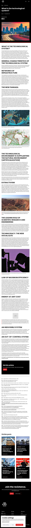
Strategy (12, 513)
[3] (5, 93)
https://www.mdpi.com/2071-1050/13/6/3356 (9, 409)
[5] (2, 387)
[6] (17, 165)
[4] (14, 94)
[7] (10, 168)
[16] (25, 347)
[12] (26, 225)
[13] (2, 414)
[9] (15, 172)
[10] (7, 179)
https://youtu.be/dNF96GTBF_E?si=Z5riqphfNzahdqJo (10, 407)
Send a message (17, 493)
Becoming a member (24, 514)
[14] (18, 310)
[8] (27, 169)
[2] (12, 92)
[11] (8, 189)
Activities (12, 514)
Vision (22, 513)
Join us (5, 369)
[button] (26, 1)
